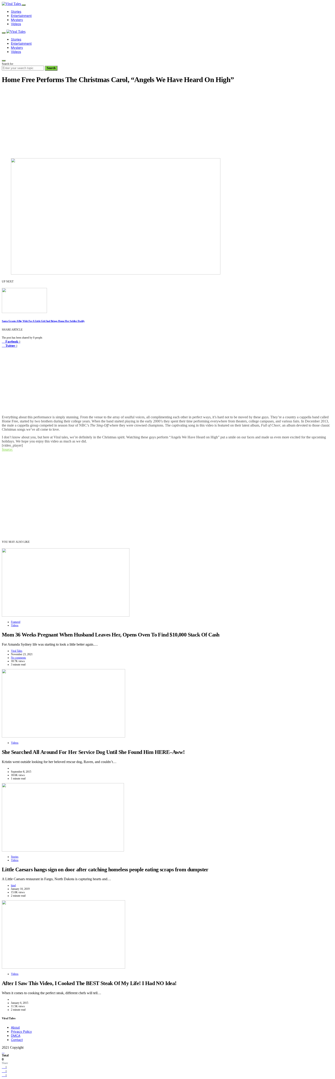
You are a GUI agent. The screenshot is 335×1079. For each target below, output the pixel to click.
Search (51, 68)
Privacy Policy (21, 1031)
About (15, 1027)
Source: (7, 449)
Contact (17, 1040)
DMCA (15, 1036)
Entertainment (21, 16)
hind (13, 885)
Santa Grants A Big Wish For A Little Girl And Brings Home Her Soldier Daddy (43, 321)
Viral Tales (16, 650)
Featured (15, 622)
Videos (16, 24)
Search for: (8, 63)
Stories (16, 11)
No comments (18, 657)
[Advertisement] (167, 121)
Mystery (17, 20)
